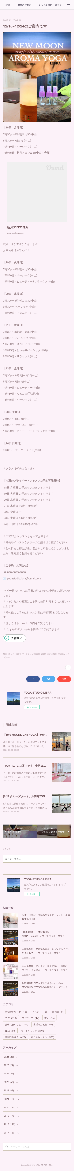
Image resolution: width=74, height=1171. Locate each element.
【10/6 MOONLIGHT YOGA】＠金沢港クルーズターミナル (38, 734)
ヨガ (11, 1017)
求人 (49, 1017)
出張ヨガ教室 (43, 1024)
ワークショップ (32, 1030)
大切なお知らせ (16, 1011)
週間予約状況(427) (49, 654)
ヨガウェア (30, 1017)
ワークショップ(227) (31, 654)
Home (7, 4)
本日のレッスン (42, 1037)
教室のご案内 (24, 4)
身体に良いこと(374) (12, 654)
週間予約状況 (15, 1037)
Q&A (10, 1030)
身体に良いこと (16, 1024)
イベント (39, 1011)
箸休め (57, 1011)
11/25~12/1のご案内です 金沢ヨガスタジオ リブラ (35, 765)
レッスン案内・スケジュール (50, 4)
